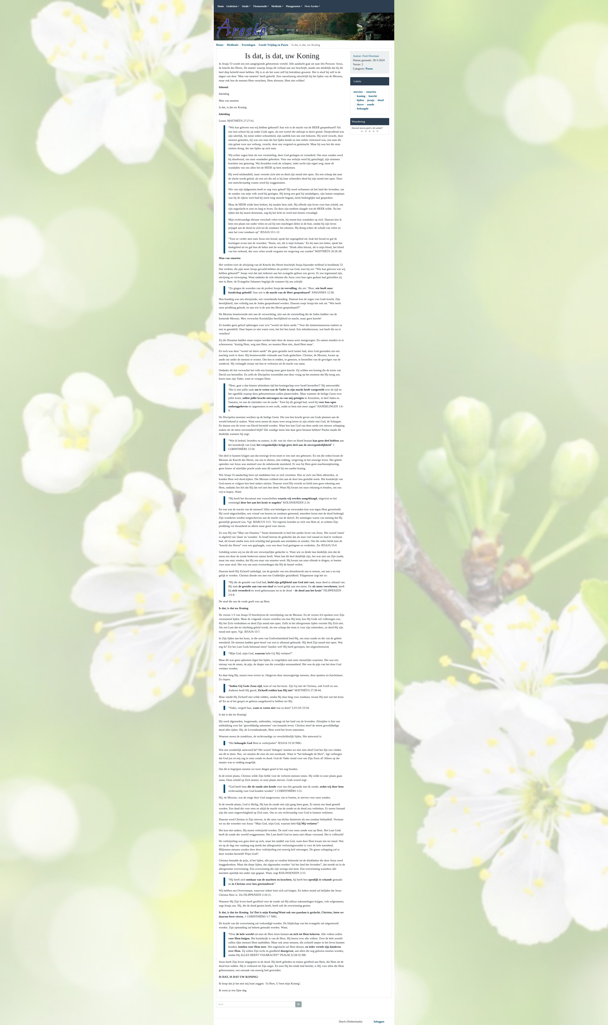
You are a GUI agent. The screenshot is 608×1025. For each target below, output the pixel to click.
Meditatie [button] (276, 6)
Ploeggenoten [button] (293, 6)
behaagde (362, 108)
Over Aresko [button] (311, 6)
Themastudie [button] (260, 6)
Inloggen (379, 1021)
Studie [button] (245, 6)
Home (221, 6)
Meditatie (232, 44)
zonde (370, 104)
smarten (371, 91)
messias (358, 91)
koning (361, 96)
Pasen (369, 68)
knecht (373, 96)
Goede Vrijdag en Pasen (273, 44)
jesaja (370, 100)
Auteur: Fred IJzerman (366, 56)
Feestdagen (248, 44)
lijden (360, 100)
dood (381, 100)
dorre (360, 104)
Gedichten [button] (231, 6)
